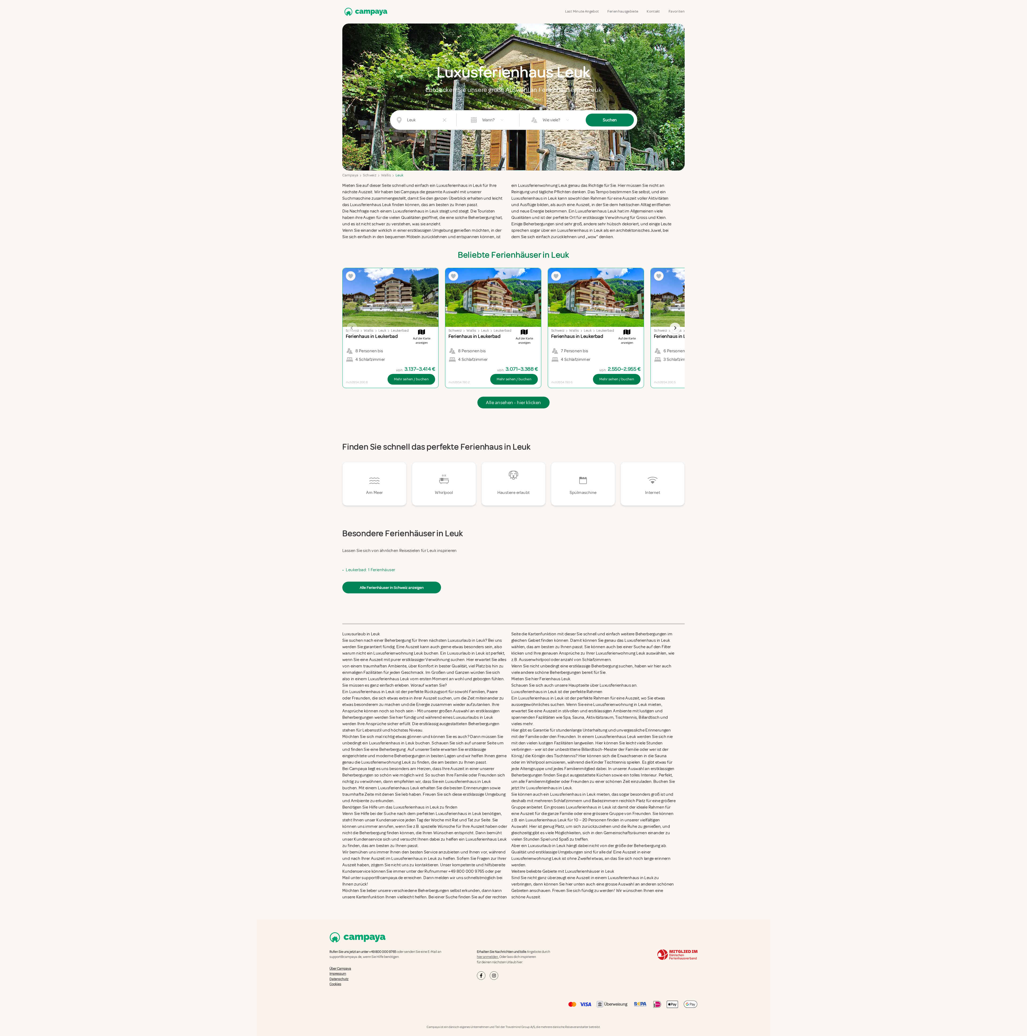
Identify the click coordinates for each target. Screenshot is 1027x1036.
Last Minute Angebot (582, 11)
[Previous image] (352, 328)
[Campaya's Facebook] (481, 975)
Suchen (610, 120)
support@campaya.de (345, 957)
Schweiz (369, 175)
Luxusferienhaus (615, 685)
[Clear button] (444, 120)
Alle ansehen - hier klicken (513, 402)
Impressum (337, 974)
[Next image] (675, 328)
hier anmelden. (488, 957)
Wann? (488, 120)
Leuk (399, 175)
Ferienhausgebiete (622, 11)
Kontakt (653, 11)
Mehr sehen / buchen (411, 379)
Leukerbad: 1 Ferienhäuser (370, 570)
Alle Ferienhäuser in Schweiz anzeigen (392, 587)
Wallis (386, 175)
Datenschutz (338, 979)
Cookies (335, 984)
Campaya (350, 175)
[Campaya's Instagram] (494, 975)
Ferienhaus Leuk (554, 679)
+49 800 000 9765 (382, 952)
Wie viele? (551, 120)
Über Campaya (340, 969)
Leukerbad (400, 330)
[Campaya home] (364, 11)
